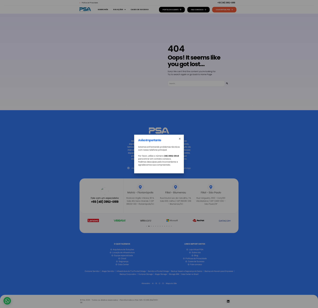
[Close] (180, 139)
